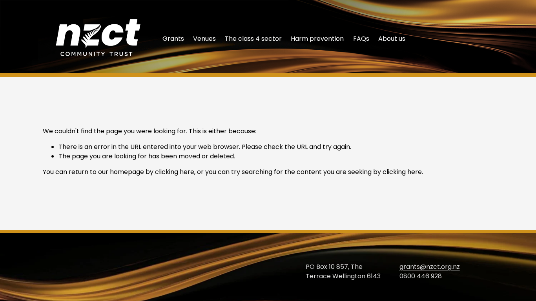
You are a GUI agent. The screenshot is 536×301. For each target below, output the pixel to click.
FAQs (361, 38)
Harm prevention (317, 38)
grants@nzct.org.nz (429, 266)
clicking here (174, 171)
